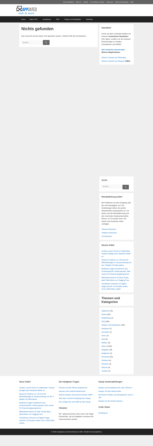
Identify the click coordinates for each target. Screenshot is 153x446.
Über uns (78, 2)
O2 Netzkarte (106, 236)
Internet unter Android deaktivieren (72, 391)
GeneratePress (96, 432)
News (132, 2)
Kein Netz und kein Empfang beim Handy (75, 398)
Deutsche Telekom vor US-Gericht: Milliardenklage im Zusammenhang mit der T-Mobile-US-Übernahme (116, 262)
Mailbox (104, 343)
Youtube (104, 371)
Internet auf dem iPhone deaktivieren (73, 388)
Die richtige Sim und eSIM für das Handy (75, 402)
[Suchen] (46, 42)
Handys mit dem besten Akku (109, 391)
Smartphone (47, 19)
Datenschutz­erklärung (121, 2)
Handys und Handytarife (72, 19)
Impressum (109, 2)
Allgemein (105, 311)
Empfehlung (106, 318)
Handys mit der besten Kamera (110, 401)
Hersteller (105, 332)
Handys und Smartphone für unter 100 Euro (115, 388)
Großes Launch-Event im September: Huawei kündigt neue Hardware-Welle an (116, 253)
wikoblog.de (103, 413)
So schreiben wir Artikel (97, 2)
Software (104, 360)
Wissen (104, 367)
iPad (103, 339)
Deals (103, 314)
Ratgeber (105, 350)
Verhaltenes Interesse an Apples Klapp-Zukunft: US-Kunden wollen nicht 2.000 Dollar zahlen (114, 286)
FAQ (57, 19)
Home (23, 19)
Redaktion (105, 353)
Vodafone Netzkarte (109, 233)
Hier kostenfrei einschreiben (113, 50)
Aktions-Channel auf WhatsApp (113, 58)
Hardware (89, 19)
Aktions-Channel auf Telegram (113, 61)
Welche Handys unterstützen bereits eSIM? (76, 395)
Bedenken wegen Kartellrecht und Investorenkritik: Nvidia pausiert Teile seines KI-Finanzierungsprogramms (115, 271)
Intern (103, 336)
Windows (105, 364)
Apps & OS (33, 19)
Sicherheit (105, 357)
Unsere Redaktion (68, 2)
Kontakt (85, 2)
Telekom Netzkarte (108, 229)
